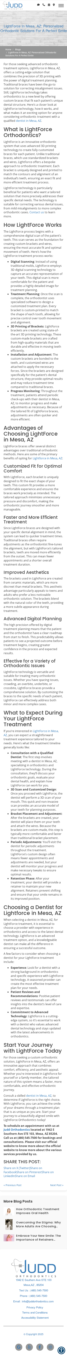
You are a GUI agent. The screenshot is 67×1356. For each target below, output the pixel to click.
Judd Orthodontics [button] (17, 1130)
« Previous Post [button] (12, 1185)
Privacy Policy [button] (34, 1307)
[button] (38, 5)
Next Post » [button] (56, 1185)
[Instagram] (50, 1347)
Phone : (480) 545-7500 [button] (33, 1296)
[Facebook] (39, 1347)
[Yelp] (29, 1347)
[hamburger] (62, 4)
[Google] (18, 1347)
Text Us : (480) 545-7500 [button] (33, 1290)
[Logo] (33, 1267)
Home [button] (8, 49)
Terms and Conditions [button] (35, 1312)
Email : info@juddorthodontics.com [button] (33, 1301)
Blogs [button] (18, 49)
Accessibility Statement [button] (35, 1317)
